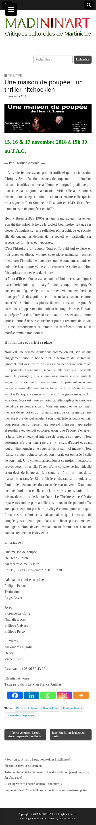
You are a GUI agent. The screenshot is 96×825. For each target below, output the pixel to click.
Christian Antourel (27, 708)
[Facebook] (15, 695)
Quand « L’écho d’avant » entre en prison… (63, 790)
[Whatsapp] (48, 695)
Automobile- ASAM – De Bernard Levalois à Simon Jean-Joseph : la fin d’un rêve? (46, 774)
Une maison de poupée (20, 715)
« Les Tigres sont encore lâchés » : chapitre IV (33, 784)
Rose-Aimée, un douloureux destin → (68, 734)
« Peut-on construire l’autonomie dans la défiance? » (38, 759)
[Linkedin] (31, 695)
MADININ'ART (47, 814)
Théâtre (15, 75)
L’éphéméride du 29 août (20, 790)
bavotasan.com (67, 818)
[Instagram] (64, 695)
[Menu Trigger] (11, 9)
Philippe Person (72, 708)
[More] (81, 695)
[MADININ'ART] (48, 24)
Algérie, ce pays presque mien (23, 766)
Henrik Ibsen (50, 708)
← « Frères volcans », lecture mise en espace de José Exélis (24, 734)
